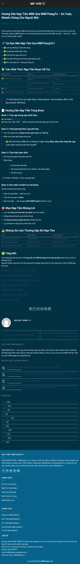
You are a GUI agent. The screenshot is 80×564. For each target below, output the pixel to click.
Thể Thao (5, 430)
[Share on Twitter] (38, 309)
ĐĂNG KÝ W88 (7, 515)
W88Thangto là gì (8, 500)
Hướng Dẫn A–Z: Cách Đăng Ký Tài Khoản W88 (18, 271)
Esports (4, 410)
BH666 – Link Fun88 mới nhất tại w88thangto (23, 381)
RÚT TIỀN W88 (7, 523)
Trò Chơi (5, 438)
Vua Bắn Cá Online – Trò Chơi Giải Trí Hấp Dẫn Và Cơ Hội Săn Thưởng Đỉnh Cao (35, 374)
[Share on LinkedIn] (49, 309)
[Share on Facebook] (34, 309)
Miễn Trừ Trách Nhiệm (9, 488)
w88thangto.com (19, 119)
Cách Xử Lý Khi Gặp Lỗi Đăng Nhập (14, 295)
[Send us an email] (14, 471)
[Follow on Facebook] (3, 471)
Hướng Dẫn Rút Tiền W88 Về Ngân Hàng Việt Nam (19, 280)
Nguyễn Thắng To (27, 24)
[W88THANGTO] (40, 4)
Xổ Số (4, 442)
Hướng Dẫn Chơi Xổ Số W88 (12, 290)
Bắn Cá (4, 402)
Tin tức (4, 11)
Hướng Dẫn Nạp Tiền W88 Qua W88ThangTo (18, 275)
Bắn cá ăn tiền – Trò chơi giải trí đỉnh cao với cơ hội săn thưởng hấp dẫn (33, 367)
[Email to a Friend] (42, 309)
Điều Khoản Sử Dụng (9, 496)
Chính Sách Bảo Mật (9, 492)
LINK (3, 414)
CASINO (5, 406)
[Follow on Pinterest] (18, 471)
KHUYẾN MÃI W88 (8, 527)
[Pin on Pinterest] (45, 309)
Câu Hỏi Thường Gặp (9, 484)
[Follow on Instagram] (7, 471)
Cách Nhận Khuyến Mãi (10, 300)
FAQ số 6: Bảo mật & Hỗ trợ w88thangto (19, 335)
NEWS (4, 422)
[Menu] (3, 3)
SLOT (4, 426)
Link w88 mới (6, 418)
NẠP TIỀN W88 (7, 519)
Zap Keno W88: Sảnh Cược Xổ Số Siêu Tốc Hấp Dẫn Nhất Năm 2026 (32, 387)
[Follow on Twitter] (11, 471)
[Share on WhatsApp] (30, 309)
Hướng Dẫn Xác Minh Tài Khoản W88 (15, 285)
